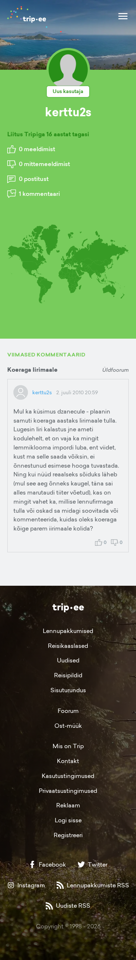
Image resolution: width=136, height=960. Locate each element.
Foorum (68, 711)
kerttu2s (42, 392)
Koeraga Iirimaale (32, 370)
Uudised (68, 660)
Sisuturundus (68, 690)
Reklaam (68, 805)
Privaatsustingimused (68, 791)
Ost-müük (68, 726)
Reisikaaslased (68, 646)
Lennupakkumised (68, 631)
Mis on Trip (68, 746)
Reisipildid (68, 675)
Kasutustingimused (68, 776)
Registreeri (68, 835)
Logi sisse (68, 820)
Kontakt (68, 761)
